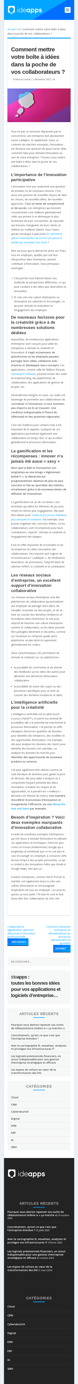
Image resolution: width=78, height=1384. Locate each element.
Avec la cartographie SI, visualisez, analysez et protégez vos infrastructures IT (38, 1047)
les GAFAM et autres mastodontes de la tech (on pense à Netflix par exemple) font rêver (36, 238)
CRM (14, 1104)
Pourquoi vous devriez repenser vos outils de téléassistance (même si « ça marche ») (38, 1026)
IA (19, 29)
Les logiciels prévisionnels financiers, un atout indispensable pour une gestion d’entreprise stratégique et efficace (36, 1059)
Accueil (11, 29)
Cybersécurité (19, 1111)
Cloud (14, 1097)
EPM (13, 1125)
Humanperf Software (23, 374)
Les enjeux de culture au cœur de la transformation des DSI (33, 1071)
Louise (27, 79)
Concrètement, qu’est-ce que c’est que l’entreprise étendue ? (35, 1037)
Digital (15, 1118)
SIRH (14, 1147)
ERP (13, 1132)
